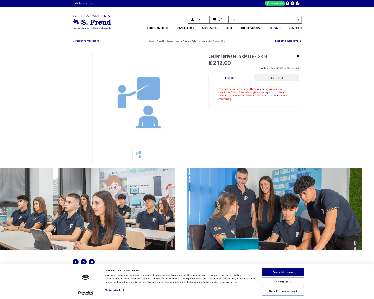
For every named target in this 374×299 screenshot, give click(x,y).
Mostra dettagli (113, 290)
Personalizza (281, 281)
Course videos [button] (250, 28)
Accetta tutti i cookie (283, 272)
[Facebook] (287, 3)
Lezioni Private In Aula (186, 40)
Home (151, 40)
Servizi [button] (274, 28)
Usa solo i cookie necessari (283, 291)
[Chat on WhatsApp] (275, 3)
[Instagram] (292, 3)
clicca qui (274, 95)
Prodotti (160, 40)
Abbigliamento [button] (157, 28)
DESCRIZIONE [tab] (276, 78)
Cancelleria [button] (185, 28)
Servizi (170, 40)
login (262, 89)
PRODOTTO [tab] (231, 78)
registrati (269, 92)
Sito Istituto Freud (84, 3)
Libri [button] (229, 28)
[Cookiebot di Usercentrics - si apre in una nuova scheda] (85, 293)
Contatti (295, 28)
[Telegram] (297, 3)
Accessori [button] (209, 28)
